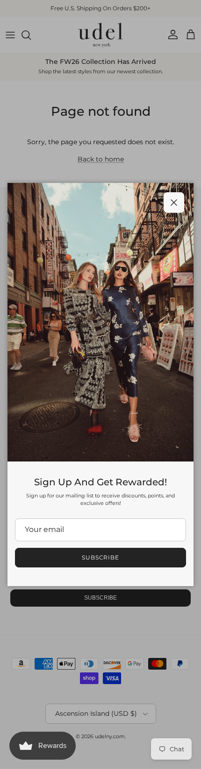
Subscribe (101, 557)
